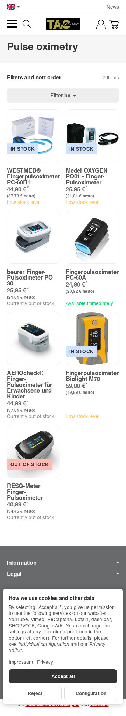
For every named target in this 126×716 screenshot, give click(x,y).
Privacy (45, 661)
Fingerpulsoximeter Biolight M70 (92, 376)
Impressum (21, 661)
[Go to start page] (63, 24)
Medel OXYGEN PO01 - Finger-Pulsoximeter (86, 176)
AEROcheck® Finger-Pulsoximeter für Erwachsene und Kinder (29, 384)
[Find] (26, 24)
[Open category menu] (12, 23)
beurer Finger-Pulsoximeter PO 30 (30, 277)
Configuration (91, 693)
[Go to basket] (114, 24)
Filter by (61, 95)
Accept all (63, 676)
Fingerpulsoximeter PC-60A (92, 275)
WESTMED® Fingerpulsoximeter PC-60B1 (33, 176)
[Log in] (101, 24)
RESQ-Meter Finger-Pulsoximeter (25, 491)
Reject (35, 693)
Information (22, 562)
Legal (14, 574)
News (113, 6)
